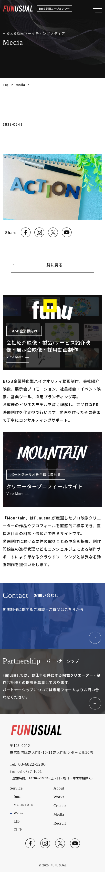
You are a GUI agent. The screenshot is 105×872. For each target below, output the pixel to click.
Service (16, 788)
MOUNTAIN (23, 805)
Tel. (28, 764)
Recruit (59, 823)
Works (58, 797)
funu (17, 797)
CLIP (18, 830)
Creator (59, 806)
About (58, 788)
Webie (18, 813)
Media (20, 84)
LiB (17, 821)
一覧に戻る (52, 265)
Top (6, 84)
